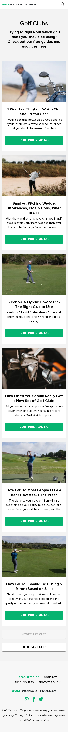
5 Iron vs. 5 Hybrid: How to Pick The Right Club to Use (34, 304)
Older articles (34, 647)
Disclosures (24, 682)
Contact (50, 677)
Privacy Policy (49, 682)
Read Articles (29, 677)
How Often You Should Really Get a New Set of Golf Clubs (34, 398)
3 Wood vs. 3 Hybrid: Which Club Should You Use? (34, 111)
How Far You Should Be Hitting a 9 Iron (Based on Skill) (34, 586)
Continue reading (33, 140)
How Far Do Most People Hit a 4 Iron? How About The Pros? (34, 492)
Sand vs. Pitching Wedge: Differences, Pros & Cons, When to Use (34, 208)
